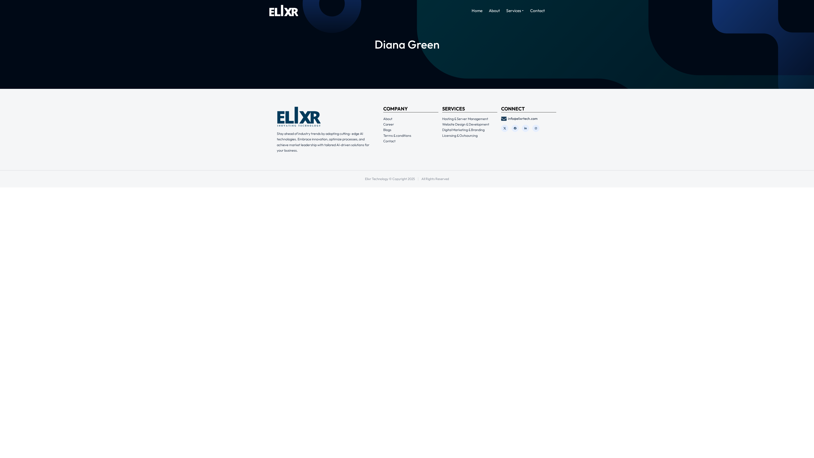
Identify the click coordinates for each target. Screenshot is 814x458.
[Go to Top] (805, 449)
